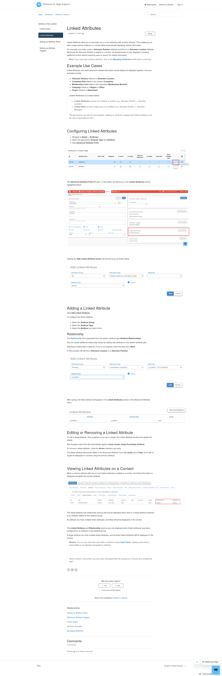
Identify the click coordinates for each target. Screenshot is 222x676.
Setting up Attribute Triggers (47, 49)
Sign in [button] (180, 4)
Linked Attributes (46, 35)
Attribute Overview (74, 626)
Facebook (68, 569)
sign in (75, 651)
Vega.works (151, 4)
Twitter (72, 569)
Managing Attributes (75, 630)
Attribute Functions (62, 14)
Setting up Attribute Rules (50, 41)
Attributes (48, 14)
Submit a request (166, 4)
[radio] (104, 585)
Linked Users (45, 28)
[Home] (39, 4)
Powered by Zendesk (211, 674)
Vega (40, 14)
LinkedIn (76, 569)
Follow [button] (150, 34)
